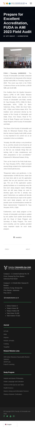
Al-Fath (6, 331)
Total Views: (11, 313)
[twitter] (7, 416)
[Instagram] (13, 416)
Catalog (6, 344)
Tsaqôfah (6, 347)
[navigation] (10, 424)
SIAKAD (6, 359)
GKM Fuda (7, 362)
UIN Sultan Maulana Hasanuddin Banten (17, 357)
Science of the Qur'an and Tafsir (14, 385)
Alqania (6, 337)
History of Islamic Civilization (13, 394)
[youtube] (10, 416)
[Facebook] (4, 416)
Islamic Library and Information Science (16, 391)
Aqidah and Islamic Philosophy (13, 378)
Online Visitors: (12, 306)
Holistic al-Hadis (9, 340)
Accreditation (23, 36)
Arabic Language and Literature (14, 381)
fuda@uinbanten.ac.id (12, 298)
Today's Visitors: (12, 311)
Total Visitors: (11, 315)
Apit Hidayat (10, 36)
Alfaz (5, 334)
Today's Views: (12, 308)
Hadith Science (8, 388)
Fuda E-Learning (9, 364)
